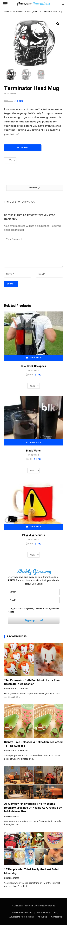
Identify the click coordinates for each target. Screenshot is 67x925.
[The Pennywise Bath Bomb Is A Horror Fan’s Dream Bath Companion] (33, 659)
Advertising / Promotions (21, 916)
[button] (58, 24)
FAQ (56, 912)
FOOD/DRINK (33, 12)
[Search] (62, 3)
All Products (18, 12)
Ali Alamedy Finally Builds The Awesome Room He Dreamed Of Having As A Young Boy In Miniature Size (33, 807)
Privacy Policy (43, 912)
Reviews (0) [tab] (35, 188)
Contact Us (56, 916)
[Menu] (5, 3)
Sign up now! (33, 620)
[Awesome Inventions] (33, 3)
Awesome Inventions (22, 912)
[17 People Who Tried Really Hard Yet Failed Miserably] (33, 848)
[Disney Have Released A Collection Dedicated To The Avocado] (33, 720)
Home (6, 12)
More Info (22, 147)
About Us (42, 916)
